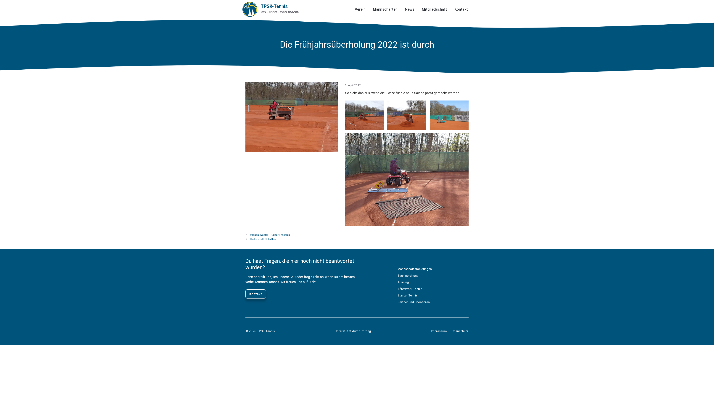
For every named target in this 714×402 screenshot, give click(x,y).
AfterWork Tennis (410, 289)
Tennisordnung (408, 275)
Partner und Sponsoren (414, 302)
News (409, 9)
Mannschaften (385, 9)
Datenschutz (460, 331)
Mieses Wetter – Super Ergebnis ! (270, 235)
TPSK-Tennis (274, 6)
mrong (366, 331)
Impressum (439, 331)
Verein (360, 9)
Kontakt (461, 9)
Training (403, 282)
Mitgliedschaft (434, 9)
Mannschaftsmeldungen (415, 269)
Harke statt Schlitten (263, 239)
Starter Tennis (408, 295)
